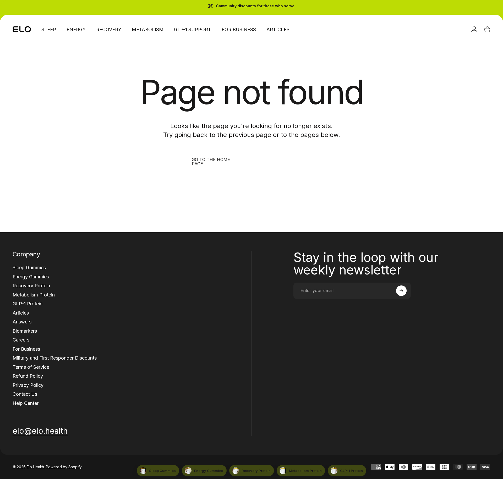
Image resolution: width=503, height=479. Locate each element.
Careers (21, 340)
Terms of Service (31, 367)
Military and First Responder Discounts (55, 358)
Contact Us (25, 394)
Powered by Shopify (64, 467)
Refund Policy (28, 376)
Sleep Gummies (29, 267)
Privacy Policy (28, 385)
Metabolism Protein (34, 295)
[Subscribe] (401, 290)
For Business (26, 349)
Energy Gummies (31, 276)
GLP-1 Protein (27, 303)
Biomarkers (25, 331)
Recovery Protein (31, 285)
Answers (22, 321)
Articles (21, 313)
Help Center (26, 403)
